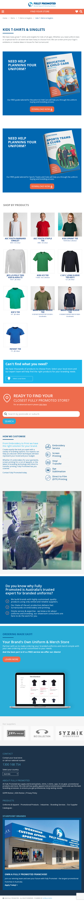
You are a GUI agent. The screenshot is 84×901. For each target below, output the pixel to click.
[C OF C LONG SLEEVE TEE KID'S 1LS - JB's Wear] (70, 261)
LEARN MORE (11, 659)
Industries (44, 804)
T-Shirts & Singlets (25, 18)
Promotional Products (30, 804)
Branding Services (58, 804)
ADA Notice (19, 793)
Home (5, 18)
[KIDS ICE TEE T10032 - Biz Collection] (43, 261)
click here (43, 404)
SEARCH (9, 421)
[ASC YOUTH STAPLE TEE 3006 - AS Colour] (43, 225)
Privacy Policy (31, 793)
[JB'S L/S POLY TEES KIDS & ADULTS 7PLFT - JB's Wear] (15, 261)
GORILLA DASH (47, 898)
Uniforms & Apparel (11, 804)
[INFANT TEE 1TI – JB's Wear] (15, 335)
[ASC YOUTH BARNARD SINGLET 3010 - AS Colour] (15, 225)
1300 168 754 (12, 764)
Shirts (13, 18)
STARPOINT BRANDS (14, 816)
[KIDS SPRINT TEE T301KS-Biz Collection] (70, 225)
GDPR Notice (8, 793)
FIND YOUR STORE (39, 11)
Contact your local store (12, 758)
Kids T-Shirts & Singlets (44, 18)
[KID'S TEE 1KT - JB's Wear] (15, 298)
